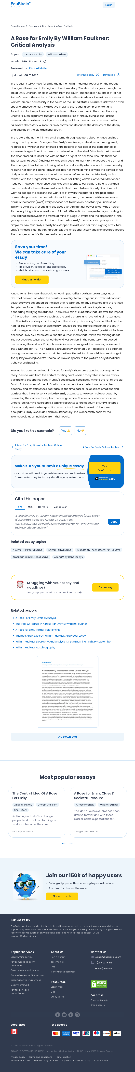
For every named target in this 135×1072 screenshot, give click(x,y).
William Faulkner (57, 54)
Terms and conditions (40, 1057)
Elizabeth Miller (38, 68)
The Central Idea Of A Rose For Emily (34, 795)
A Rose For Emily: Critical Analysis (101, 447)
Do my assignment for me (25, 970)
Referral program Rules (46, 1060)
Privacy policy (18, 1057)
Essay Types (57, 986)
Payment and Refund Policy (76, 1060)
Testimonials (58, 961)
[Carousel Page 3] (67, 843)
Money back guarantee (63, 971)
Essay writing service (22, 957)
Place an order (32, 279)
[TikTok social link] (70, 1014)
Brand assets (98, 1005)
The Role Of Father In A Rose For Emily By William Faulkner (51, 624)
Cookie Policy (101, 1060)
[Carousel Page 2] (65, 843)
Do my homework (20, 985)
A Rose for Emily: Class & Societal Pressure (94, 795)
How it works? (58, 957)
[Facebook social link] (57, 1014)
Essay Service (18, 26)
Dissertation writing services (26, 980)
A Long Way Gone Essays (68, 557)
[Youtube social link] (64, 1014)
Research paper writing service (27, 975)
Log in (108, 5)
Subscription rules (20, 1060)
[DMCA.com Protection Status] (99, 984)
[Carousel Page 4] (69, 843)
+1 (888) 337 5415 (103, 962)
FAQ (53, 966)
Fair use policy (63, 1057)
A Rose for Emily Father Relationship (37, 630)
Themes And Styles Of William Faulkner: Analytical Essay (50, 636)
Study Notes (57, 996)
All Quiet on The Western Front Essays (98, 550)
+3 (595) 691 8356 (103, 968)
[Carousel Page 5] (72, 843)
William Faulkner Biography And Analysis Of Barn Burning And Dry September (63, 641)
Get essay (105, 587)
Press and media (99, 1000)
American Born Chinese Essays (30, 557)
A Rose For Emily (64, 26)
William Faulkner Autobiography (35, 647)
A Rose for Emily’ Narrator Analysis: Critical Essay (38, 447)
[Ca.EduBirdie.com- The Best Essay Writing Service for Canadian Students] (14, 1031)
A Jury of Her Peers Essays (27, 550)
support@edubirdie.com (107, 957)
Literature (47, 26)
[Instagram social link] (77, 1014)
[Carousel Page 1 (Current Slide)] (63, 843)
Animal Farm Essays (59, 550)
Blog (53, 991)
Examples (34, 26)
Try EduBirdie (104, 468)
